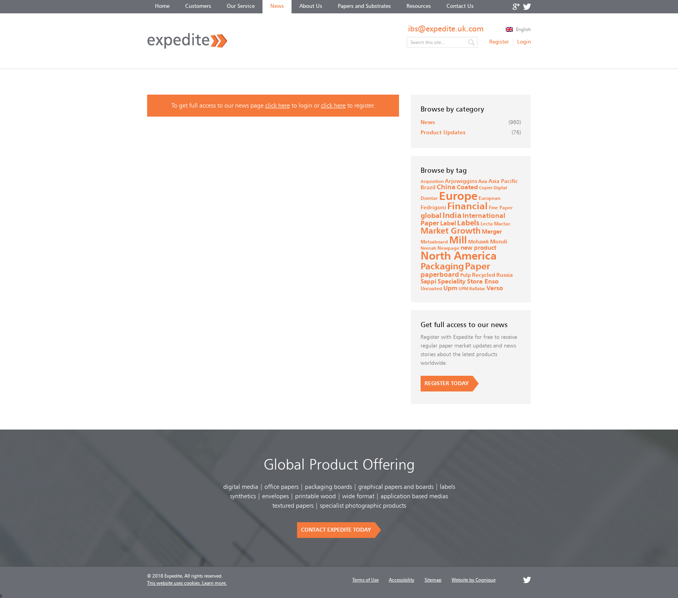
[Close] (449, 250)
